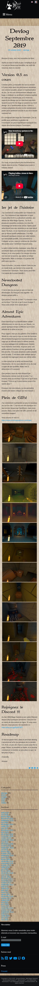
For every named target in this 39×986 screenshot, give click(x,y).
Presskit (4, 971)
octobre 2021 (6, 846)
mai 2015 (4, 920)
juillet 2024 (5, 826)
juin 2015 (4, 918)
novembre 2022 (7, 836)
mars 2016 (5, 906)
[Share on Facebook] (32, 768)
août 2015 (5, 914)
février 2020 (5, 859)
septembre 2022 (7, 840)
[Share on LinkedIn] (35, 768)
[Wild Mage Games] (13, 10)
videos (3, 803)
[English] (32, 2)
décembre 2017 (7, 879)
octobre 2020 (6, 853)
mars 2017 (5, 892)
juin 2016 (4, 902)
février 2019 (5, 871)
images (4, 797)
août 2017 (5, 886)
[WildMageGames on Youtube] (15, 958)
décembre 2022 (7, 834)
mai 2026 (4, 815)
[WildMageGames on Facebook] (23, 958)
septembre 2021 (7, 848)
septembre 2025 (7, 820)
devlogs (26, 50)
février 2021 (5, 851)
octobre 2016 (6, 898)
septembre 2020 (7, 855)
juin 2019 (4, 869)
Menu (8, 14)
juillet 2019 (5, 867)
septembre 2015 (7, 912)
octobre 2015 (6, 910)
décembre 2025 (7, 818)
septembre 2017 (7, 885)
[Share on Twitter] (29, 768)
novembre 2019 (7, 863)
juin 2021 (4, 850)
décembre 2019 (7, 861)
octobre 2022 (6, 838)
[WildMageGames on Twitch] (19, 958)
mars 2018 (5, 875)
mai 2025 (4, 822)
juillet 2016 (5, 900)
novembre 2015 (7, 908)
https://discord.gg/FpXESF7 (12, 727)
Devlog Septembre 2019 (19, 38)
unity (3, 801)
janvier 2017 (6, 894)
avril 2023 (5, 832)
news (3, 799)
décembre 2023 (7, 830)
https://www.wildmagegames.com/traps (16, 420)
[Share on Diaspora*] (37, 768)
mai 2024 (4, 828)
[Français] (36, 2)
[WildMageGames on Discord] (7, 958)
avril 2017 (5, 890)
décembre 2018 (7, 873)
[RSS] (2, 958)
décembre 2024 (7, 824)
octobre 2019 (6, 865)
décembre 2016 (7, 896)
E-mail (4, 937)
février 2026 (5, 816)
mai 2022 (4, 842)
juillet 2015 (5, 916)
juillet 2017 (5, 888)
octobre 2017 (6, 883)
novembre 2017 (7, 881)
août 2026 (5, 813)
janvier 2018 (6, 877)
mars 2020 (5, 857)
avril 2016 (5, 904)
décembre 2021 (7, 844)
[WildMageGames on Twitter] (10, 958)
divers (3, 795)
